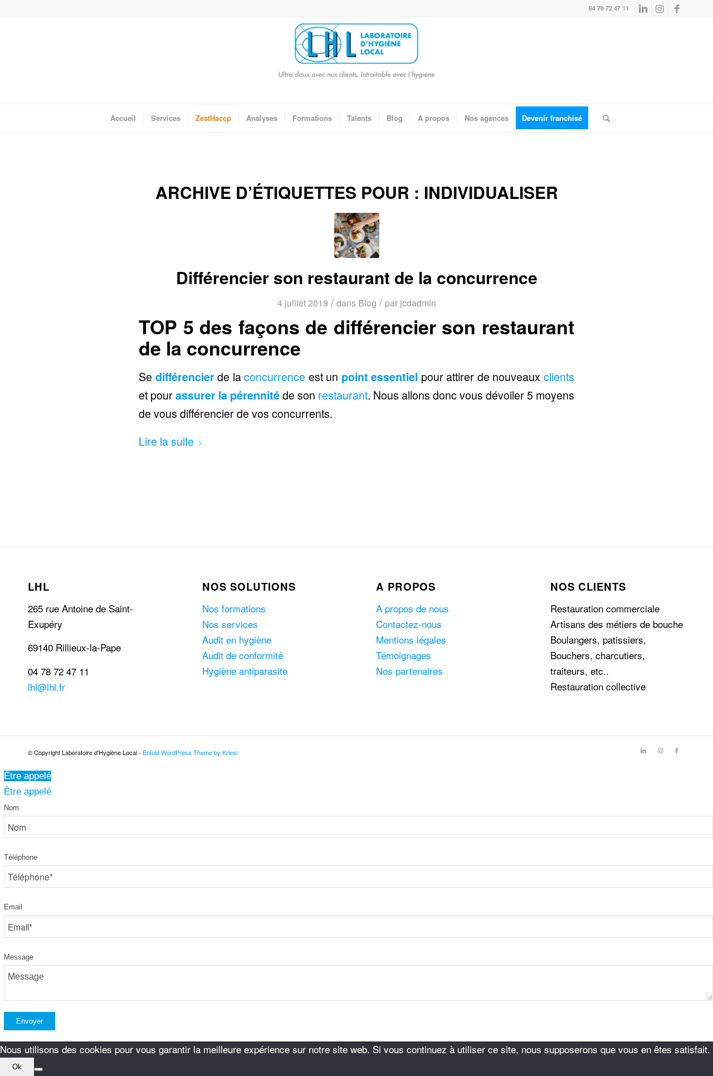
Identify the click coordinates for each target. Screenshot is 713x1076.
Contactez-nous (409, 624)
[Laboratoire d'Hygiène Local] (356, 60)
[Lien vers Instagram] (660, 8)
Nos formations (234, 608)
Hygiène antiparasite (244, 671)
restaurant (343, 395)
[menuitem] (123, 118)
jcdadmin (418, 302)
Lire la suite (166, 441)
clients (559, 376)
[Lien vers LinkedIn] (643, 8)
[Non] (38, 1069)
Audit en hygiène (236, 639)
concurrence (274, 376)
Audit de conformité (242, 655)
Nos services (230, 624)
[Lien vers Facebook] (676, 8)
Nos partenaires (409, 671)
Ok (17, 1067)
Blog (367, 302)
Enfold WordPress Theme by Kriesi (190, 752)
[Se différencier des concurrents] (356, 235)
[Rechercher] (602, 118)
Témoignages (403, 655)
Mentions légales (411, 639)
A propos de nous (412, 608)
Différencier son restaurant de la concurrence (357, 277)
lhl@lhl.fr (46, 687)
